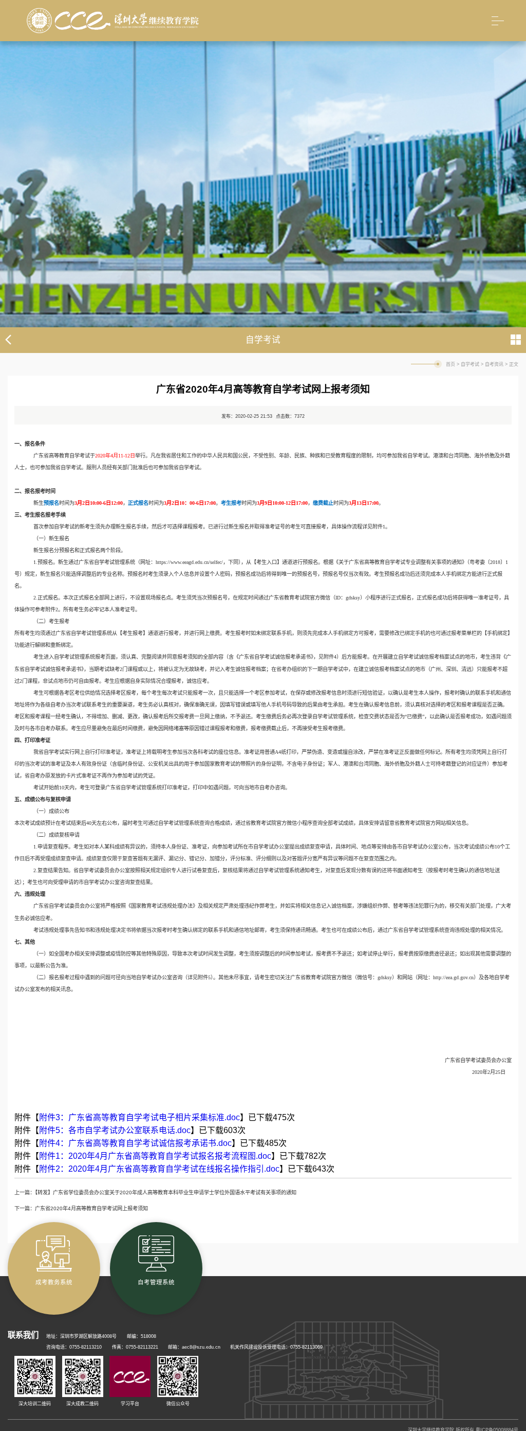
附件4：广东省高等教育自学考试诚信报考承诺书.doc (135, 1143)
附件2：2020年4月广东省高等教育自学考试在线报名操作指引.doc (159, 1168)
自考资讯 (494, 364)
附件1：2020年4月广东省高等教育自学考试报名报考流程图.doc (155, 1156)
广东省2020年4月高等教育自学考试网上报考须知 (91, 1208)
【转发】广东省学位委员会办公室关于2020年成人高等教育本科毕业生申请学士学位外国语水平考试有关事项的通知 (165, 1192)
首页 (450, 364)
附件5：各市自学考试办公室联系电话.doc (115, 1130)
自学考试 (470, 364)
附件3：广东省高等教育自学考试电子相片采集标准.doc (139, 1117)
